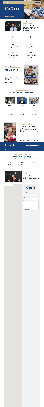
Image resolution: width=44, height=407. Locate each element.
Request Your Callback (26, 209)
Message (24, 200)
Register (38, 145)
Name (24, 194)
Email (24, 197)
